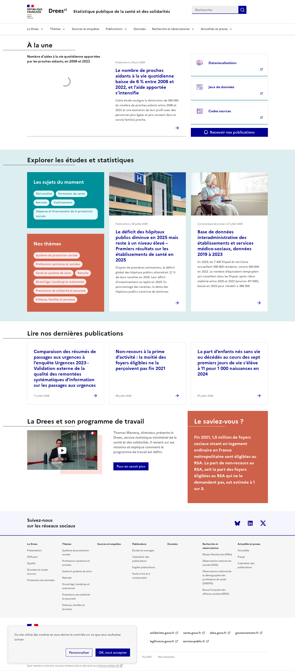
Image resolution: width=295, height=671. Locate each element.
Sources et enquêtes (85, 29)
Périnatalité (44, 194)
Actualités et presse (214, 29)
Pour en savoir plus (131, 466)
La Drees (33, 29)
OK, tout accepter (113, 652)
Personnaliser (79, 652)
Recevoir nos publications (232, 132)
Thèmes (55, 29)
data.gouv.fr (218, 633)
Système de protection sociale (56, 255)
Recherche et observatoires (171, 29)
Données (140, 29)
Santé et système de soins (53, 273)
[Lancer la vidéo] (62, 450)
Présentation (34, 550)
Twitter (263, 523)
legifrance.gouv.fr (162, 641)
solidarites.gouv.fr (162, 633)
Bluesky (237, 523)
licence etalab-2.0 (109, 666)
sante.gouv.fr (192, 633)
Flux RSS (147, 657)
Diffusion (32, 557)
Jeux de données (221, 87)
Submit (242, 10)
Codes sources (220, 111)
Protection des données (41, 580)
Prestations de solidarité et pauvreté (60, 291)
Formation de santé (71, 194)
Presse (241, 557)
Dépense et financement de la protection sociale (64, 213)
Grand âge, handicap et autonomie (60, 282)
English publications (143, 567)
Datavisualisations (222, 62)
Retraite (41, 202)
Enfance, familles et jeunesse (55, 299)
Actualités (243, 550)
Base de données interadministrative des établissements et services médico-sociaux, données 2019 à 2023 (225, 243)
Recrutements (166, 657)
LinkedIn (250, 523)
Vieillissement (62, 202)
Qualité (31, 563)
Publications (114, 29)
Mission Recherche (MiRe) (217, 554)
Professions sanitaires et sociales (58, 264)
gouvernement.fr (247, 633)
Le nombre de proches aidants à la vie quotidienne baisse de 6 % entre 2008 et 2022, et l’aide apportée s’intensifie (144, 81)
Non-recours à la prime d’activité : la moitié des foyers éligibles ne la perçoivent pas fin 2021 (141, 360)
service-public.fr (194, 641)
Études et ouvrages (143, 550)
